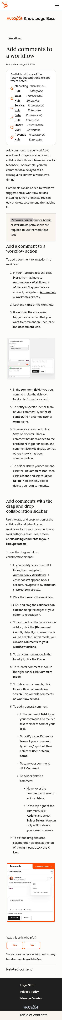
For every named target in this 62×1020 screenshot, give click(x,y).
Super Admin (42, 220)
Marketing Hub (21, 88)
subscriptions (31, 77)
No (32, 945)
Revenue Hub (20, 137)
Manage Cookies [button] (31, 998)
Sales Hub (18, 98)
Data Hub (18, 118)
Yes (15, 945)
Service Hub (19, 108)
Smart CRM (19, 127)
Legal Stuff (27, 985)
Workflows (21, 225)
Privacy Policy (29, 991)
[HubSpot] (5, 5)
